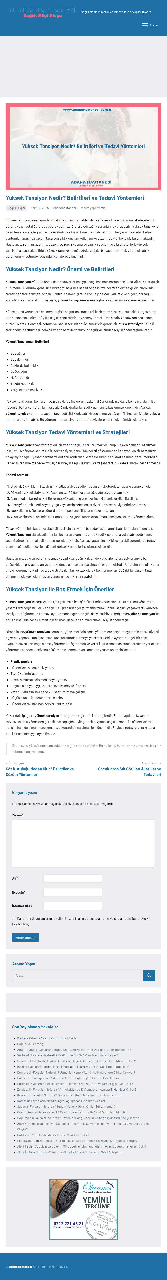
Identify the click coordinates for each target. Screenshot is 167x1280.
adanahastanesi (64, 208)
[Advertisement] (83, 66)
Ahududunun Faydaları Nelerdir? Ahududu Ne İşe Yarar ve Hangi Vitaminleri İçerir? (74, 1049)
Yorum (17, 815)
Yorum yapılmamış (92, 208)
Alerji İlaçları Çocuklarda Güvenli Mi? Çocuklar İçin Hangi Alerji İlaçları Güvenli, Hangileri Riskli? (81, 1146)
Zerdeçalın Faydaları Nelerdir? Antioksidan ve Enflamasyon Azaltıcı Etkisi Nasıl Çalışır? (76, 1089)
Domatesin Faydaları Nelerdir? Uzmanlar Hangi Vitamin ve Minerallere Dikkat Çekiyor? (76, 1072)
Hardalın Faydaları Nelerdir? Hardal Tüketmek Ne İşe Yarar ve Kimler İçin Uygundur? (75, 1084)
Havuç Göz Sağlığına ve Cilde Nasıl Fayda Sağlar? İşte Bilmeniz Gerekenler (68, 1078)
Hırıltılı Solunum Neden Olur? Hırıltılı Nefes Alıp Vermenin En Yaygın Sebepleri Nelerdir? (77, 1140)
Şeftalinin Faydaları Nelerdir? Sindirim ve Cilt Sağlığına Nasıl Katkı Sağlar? (67, 1055)
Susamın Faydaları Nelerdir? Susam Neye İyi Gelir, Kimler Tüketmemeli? (66, 1106)
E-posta (18, 892)
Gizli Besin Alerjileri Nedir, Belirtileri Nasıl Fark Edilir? (53, 1135)
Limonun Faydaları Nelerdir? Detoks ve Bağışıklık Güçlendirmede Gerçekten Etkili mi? (76, 1061)
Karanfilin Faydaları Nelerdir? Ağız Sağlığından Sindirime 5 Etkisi (61, 1101)
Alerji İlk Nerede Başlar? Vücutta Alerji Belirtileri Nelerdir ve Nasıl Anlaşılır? (69, 1152)
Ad (15, 878)
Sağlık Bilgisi (16, 208)
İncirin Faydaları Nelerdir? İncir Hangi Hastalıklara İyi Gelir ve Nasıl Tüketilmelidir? (72, 1066)
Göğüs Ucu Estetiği (30, 1044)
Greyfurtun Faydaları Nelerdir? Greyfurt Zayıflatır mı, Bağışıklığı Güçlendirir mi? (71, 1112)
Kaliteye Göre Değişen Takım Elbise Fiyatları (47, 1038)
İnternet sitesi (22, 906)
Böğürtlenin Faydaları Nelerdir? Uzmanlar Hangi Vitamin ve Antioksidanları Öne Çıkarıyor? (78, 1118)
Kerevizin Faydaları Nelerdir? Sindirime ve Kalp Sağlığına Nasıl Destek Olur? (69, 1095)
